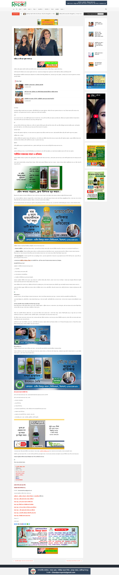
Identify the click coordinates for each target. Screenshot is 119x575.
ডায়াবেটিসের (36, 496)
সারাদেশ (29, 9)
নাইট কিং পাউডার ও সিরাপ (25, 260)
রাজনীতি (25, 9)
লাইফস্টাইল (46, 9)
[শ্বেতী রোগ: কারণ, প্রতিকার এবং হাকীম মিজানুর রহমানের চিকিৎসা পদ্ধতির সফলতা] (91, 34)
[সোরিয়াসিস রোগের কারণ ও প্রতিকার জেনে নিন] (91, 24)
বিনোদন (52, 9)
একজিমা (20, 496)
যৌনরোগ (24, 496)
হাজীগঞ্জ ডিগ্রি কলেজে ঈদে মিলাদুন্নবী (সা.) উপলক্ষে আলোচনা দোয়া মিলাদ (50, 13)
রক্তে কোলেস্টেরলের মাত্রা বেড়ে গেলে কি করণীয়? (98, 64)
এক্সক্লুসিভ (57, 9)
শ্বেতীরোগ (16, 496)
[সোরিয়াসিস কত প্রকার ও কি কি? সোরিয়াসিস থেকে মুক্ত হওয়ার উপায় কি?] (91, 44)
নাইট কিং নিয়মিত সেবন (44, 451)
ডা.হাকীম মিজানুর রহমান (20, 466)
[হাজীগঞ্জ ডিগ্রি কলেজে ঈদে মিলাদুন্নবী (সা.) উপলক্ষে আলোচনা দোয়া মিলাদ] (34, 13)
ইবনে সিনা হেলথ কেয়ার (20, 471)
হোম (13, 9)
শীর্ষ (16, 9)
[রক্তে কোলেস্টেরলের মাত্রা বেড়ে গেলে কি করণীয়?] (91, 64)
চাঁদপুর (34, 9)
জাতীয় (20, 9)
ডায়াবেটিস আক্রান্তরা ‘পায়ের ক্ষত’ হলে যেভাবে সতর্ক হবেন (24, 560)
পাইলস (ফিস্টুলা (29, 496)
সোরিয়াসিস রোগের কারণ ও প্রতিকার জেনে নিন (98, 24)
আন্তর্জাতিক (40, 9)
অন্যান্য (62, 9)
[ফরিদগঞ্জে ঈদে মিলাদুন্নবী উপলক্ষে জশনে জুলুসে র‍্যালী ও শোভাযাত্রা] (68, 13)
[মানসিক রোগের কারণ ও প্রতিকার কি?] (91, 54)
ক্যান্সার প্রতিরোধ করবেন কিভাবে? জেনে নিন (73, 560)
